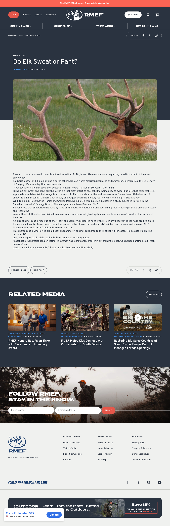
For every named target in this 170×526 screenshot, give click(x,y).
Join (13, 15)
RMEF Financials (105, 442)
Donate (27, 15)
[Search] (148, 14)
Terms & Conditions (142, 459)
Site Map (102, 459)
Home (10, 36)
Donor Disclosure (140, 454)
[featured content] (85, 508)
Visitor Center (70, 448)
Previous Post (18, 270)
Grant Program (105, 454)
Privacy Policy (139, 442)
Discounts (51, 15)
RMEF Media (18, 36)
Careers (67, 459)
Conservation (20, 70)
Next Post (39, 270)
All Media (154, 294)
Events (38, 15)
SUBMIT (108, 410)
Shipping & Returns (141, 448)
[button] (143, 36)
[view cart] (157, 14)
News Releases (105, 448)
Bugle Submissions (72, 454)
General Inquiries (71, 442)
